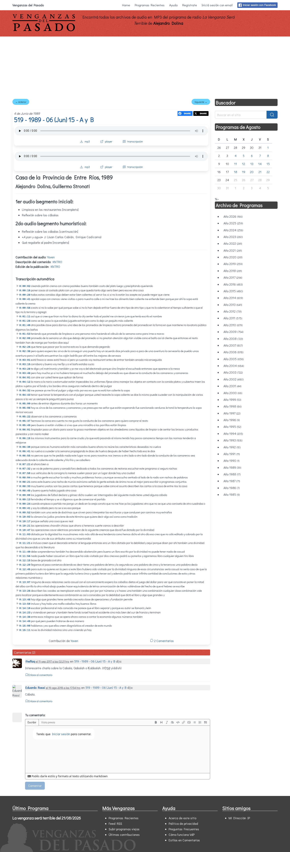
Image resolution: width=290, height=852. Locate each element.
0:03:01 (24, 360)
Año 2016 (233, 284)
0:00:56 (24, 307)
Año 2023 (233, 237)
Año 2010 (233, 325)
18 (235, 172)
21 (259, 172)
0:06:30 (24, 447)
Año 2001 (232, 386)
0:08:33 (24, 486)
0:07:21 (24, 464)
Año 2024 (233, 230)
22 (268, 172)
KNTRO (57, 262)
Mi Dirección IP (239, 818)
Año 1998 (233, 406)
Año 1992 (232, 447)
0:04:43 (24, 395)
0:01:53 (24, 334)
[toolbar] (181, 722)
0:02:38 (24, 351)
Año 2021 (233, 250)
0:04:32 (24, 390)
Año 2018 (233, 271)
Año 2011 (233, 318)
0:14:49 (24, 621)
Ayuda (173, 5)
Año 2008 (233, 338)
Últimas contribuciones (124, 834)
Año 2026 (233, 216)
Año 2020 (233, 257)
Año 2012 (233, 311)
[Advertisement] (145, 66)
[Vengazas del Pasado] (43, 30)
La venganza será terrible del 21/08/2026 (46, 817)
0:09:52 (24, 512)
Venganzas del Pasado (28, 5)
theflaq (30, 661)
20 (252, 172)
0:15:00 (24, 625)
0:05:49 (24, 425)
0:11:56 (24, 556)
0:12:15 (24, 560)
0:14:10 (24, 608)
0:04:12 (24, 382)
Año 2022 (233, 243)
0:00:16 (24, 290)
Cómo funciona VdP (182, 834)
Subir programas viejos (124, 829)
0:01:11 (24, 316)
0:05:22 (24, 416)
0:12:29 (24, 564)
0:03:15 (24, 364)
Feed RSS (115, 823)
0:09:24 (24, 503)
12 (243, 164)
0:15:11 (24, 630)
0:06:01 (24, 429)
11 (235, 164)
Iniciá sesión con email (217, 5)
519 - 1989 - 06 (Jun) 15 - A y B (54, 119)
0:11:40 (24, 551)
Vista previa (48, 722)
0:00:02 (24, 286)
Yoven (51, 257)
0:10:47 (24, 530)
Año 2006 (233, 352)
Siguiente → (201, 101)
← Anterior (20, 101)
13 (251, 164)
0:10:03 (24, 517)
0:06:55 (24, 455)
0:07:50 (24, 473)
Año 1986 (232, 488)
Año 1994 (233, 433)
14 (260, 164)
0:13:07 (24, 582)
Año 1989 (232, 467)
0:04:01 (24, 377)
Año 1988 (232, 474)
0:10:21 (24, 525)
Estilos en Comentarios (184, 840)
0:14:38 (24, 617)
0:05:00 (24, 403)
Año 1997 (232, 413)
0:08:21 (24, 482)
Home (126, 5)
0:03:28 (24, 368)
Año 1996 (232, 420)
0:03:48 (24, 373)
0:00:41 (24, 299)
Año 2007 (233, 345)
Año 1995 (232, 427)
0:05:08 (24, 408)
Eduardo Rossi (35, 687)
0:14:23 (24, 612)
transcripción (135, 141)
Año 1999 (232, 399)
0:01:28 (24, 321)
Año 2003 (233, 372)
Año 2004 (234, 366)
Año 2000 (233, 393)
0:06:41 (24, 451)
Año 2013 (233, 305)
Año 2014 (233, 298)
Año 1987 (232, 481)
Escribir (32, 722)
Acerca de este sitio (182, 818)
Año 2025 (233, 223)
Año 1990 (231, 460)
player (108, 141)
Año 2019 (233, 264)
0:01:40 (24, 325)
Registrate (189, 5)
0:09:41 (24, 508)
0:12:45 (24, 569)
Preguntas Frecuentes (184, 829)
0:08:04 (24, 477)
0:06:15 (24, 438)
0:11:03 (24, 534)
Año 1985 (232, 494)
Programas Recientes (150, 5)
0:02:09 (24, 338)
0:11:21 (24, 543)
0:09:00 (24, 495)
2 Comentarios (163, 641)
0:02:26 (24, 347)
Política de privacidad (183, 823)
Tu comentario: (35, 715)
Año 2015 (233, 291)
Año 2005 (234, 359)
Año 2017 (233, 277)
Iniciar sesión (61, 734)
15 (268, 164)
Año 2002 (234, 379)
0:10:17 (24, 521)
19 (243, 172)
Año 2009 (233, 332)
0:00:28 (24, 294)
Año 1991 (232, 454)
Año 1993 (233, 440)
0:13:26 (24, 591)
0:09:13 (24, 499)
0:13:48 (24, 599)
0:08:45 (24, 490)
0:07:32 (24, 468)
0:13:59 (24, 604)
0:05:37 (24, 421)
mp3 (87, 141)
